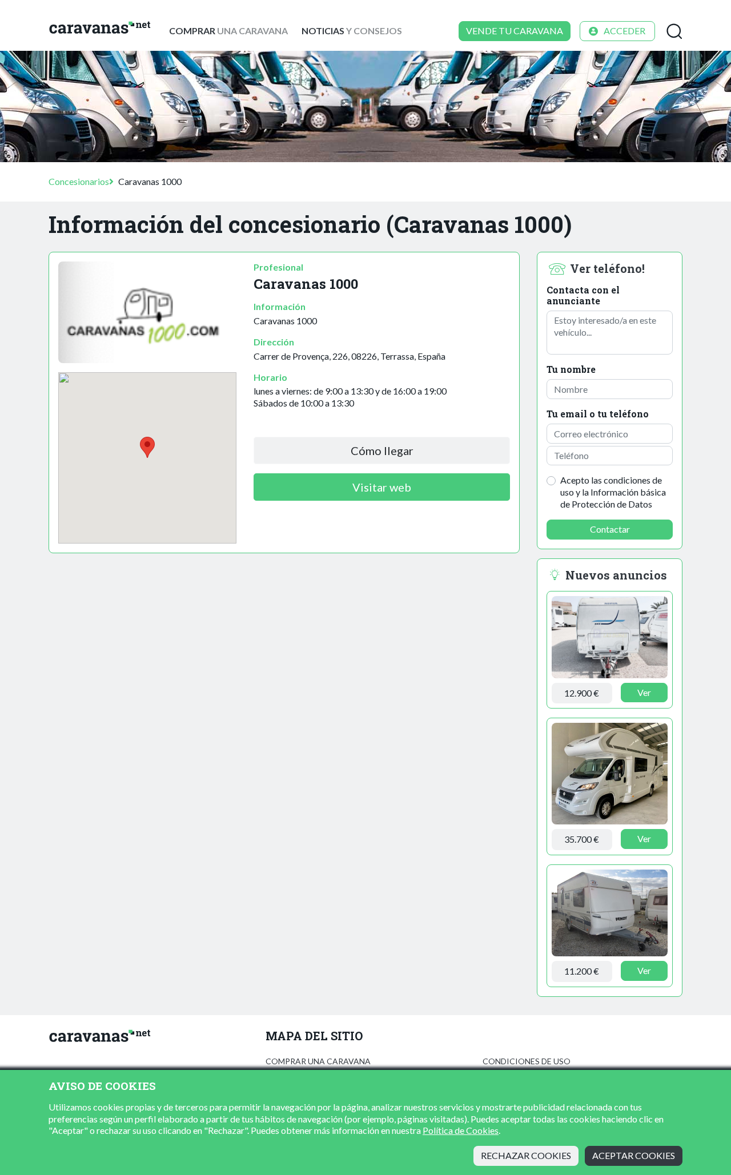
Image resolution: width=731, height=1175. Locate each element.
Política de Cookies (461, 1130)
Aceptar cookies (633, 1155)
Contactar (610, 529)
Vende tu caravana (514, 30)
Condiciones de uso (527, 1061)
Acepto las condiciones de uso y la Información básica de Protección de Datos (613, 491)
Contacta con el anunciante (583, 295)
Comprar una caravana (318, 1061)
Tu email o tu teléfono (598, 413)
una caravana (228, 30)
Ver (644, 692)
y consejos (352, 30)
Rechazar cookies (526, 1155)
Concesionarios (79, 181)
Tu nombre (571, 369)
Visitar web (381, 487)
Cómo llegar (382, 450)
